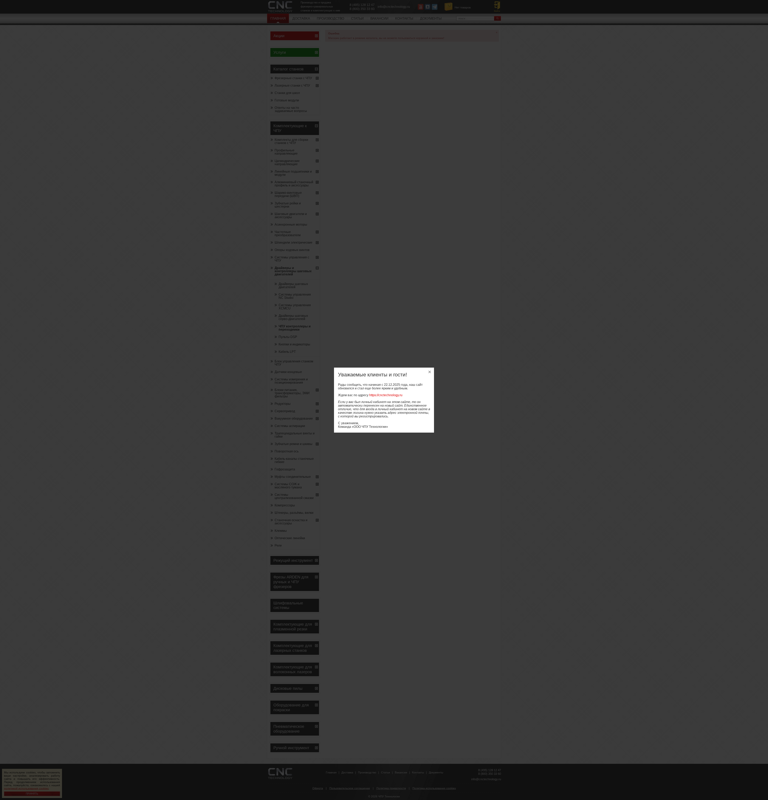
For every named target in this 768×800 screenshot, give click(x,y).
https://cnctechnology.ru (385, 395)
